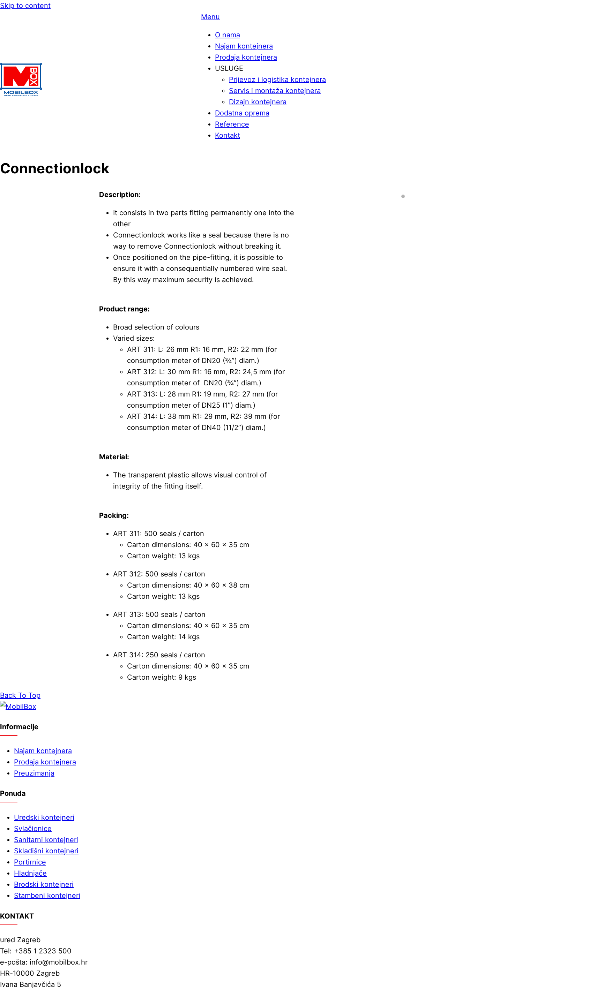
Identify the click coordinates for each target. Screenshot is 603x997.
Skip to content (25, 5)
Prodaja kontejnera (246, 57)
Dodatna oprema (242, 113)
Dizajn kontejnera (257, 102)
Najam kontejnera (244, 46)
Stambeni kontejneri (47, 895)
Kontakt (227, 135)
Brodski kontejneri (44, 884)
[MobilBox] (18, 706)
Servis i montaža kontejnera (275, 90)
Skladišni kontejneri (46, 851)
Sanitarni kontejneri (46, 840)
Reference (232, 124)
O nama (227, 35)
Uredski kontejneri (44, 817)
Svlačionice (33, 828)
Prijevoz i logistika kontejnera (277, 79)
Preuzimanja (34, 773)
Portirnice (30, 862)
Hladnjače (30, 873)
